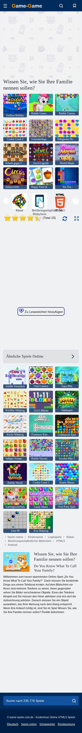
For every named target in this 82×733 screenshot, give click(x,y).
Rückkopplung (66, 724)
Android (12, 544)
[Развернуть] (76, 218)
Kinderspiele (35, 537)
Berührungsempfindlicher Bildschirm (29, 541)
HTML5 (60, 541)
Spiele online (15, 537)
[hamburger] (5, 6)
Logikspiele (54, 537)
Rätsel (70, 537)
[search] (74, 701)
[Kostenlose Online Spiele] (27, 6)
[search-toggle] (61, 6)
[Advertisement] (40, 44)
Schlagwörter (47, 724)
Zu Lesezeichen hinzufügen (43, 311)
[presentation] (6, 201)
